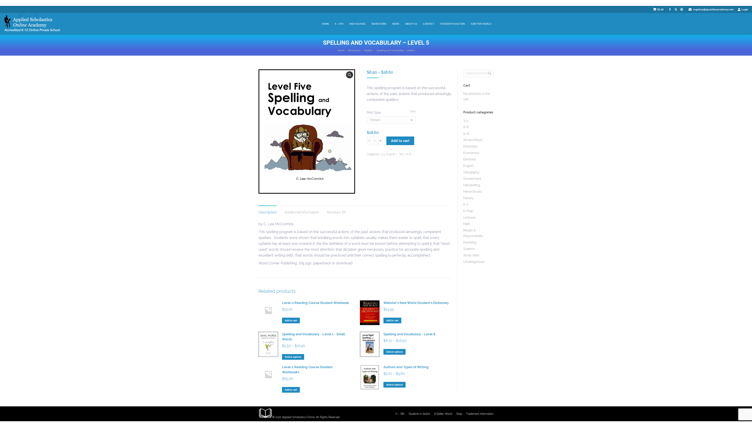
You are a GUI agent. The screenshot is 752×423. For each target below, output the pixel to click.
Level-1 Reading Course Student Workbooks (307, 369)
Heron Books (472, 191)
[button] (349, 74)
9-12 (466, 133)
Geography (471, 172)
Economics (471, 153)
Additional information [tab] (302, 212)
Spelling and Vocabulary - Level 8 (409, 334)
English (390, 154)
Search (489, 73)
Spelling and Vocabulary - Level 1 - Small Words (313, 336)
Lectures (469, 217)
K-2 (465, 204)
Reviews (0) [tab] (336, 212)
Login (745, 9)
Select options (293, 357)
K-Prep (468, 211)
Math (466, 224)
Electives (469, 159)
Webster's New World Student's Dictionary (416, 303)
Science (469, 249)
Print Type (374, 112)
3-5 (383, 154)
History (468, 198)
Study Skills (471, 255)
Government (472, 179)
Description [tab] (267, 212)
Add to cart (400, 141)
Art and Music (473, 140)
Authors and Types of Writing (405, 367)
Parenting (469, 242)
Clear (412, 111)
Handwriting (471, 185)
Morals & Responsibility (473, 233)
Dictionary (470, 146)
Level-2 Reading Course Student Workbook (315, 303)
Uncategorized (473, 262)
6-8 (466, 127)
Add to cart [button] (291, 320)
